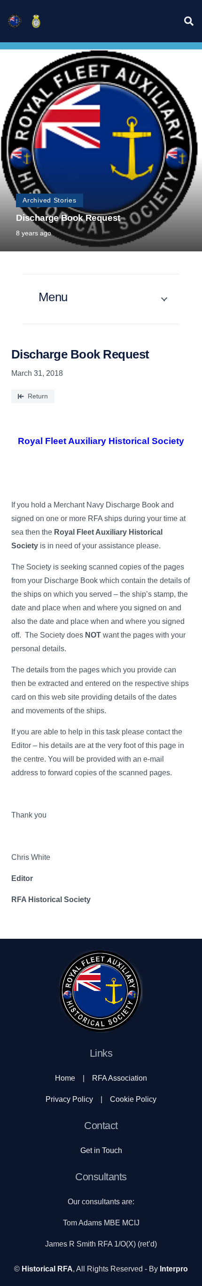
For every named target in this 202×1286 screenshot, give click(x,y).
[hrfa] (15, 21)
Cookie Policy (133, 1099)
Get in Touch (101, 1150)
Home (65, 1078)
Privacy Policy (69, 1099)
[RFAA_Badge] (36, 21)
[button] (189, 21)
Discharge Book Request (68, 218)
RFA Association (119, 1078)
